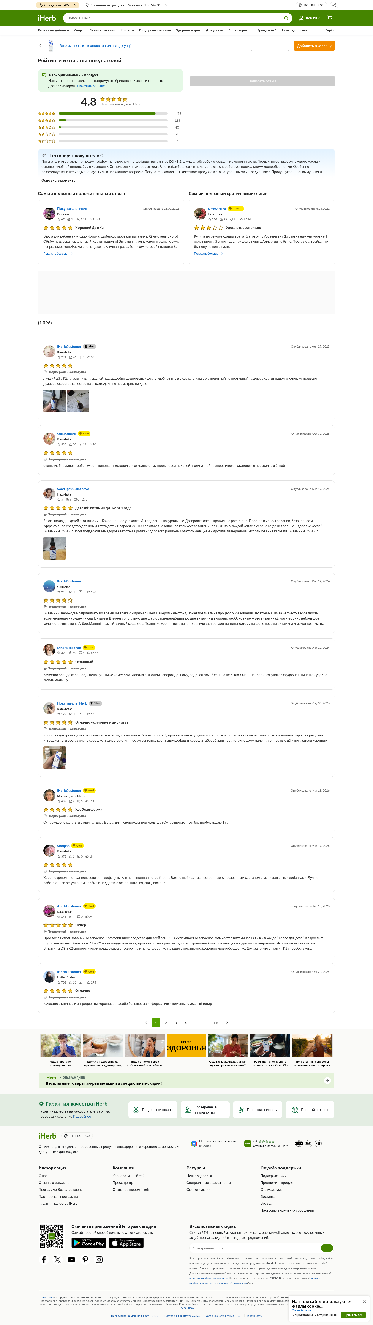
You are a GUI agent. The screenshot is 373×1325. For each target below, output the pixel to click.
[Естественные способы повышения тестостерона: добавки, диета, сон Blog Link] (312, 1051)
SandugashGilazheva (73, 489)
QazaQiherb (66, 433)
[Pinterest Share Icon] (85, 1259)
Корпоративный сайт (129, 1176)
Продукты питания (155, 30)
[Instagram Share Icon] (99, 1259)
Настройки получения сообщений (287, 1210)
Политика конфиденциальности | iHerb (135, 1315)
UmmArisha (217, 208)
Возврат (267, 1203)
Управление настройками (314, 1315)
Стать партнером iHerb (131, 1189)
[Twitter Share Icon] (57, 1259)
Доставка (268, 1196)
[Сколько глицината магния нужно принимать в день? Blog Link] (228, 1050)
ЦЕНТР (186, 1046)
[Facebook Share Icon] (43, 1259)
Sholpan (63, 845)
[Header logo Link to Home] (47, 18)
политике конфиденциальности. (209, 1278)
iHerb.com (48, 1297)
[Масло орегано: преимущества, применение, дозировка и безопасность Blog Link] (60, 1051)
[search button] (286, 18)
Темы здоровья (294, 30)
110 (216, 1023)
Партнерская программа (58, 1196)
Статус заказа (272, 1189)
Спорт (79, 30)
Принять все (353, 1315)
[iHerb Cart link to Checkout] (330, 18)
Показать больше (55, 253)
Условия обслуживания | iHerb (224, 1315)
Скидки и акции (198, 1189)
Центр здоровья (199, 1176)
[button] (334, 5)
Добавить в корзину (314, 46)
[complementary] (182, 1315)
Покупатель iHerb (72, 208)
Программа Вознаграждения (62, 1189)
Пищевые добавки (53, 30)
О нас (43, 1176)
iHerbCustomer (69, 346)
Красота (127, 30)
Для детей (214, 30)
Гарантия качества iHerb (58, 1203)
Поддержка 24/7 (273, 1176)
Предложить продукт (277, 1182)
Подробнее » (186, 1307)
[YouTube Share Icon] (71, 1259)
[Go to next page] (227, 1022)
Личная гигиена (102, 30)
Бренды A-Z (266, 30)
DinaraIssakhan (69, 647)
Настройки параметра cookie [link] (182, 1315)
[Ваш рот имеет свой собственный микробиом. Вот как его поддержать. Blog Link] (145, 1051)
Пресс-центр (123, 1182)
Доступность (254, 1315)
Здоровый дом (188, 30)
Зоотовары (238, 30)
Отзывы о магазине (54, 1182)
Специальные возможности (208, 1182)
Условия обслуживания (232, 1283)
